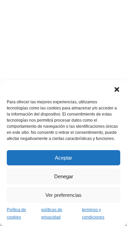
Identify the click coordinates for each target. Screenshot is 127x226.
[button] (116, 88)
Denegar (63, 176)
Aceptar (63, 158)
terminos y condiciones (93, 213)
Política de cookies (16, 213)
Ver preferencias (63, 195)
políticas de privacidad (51, 213)
